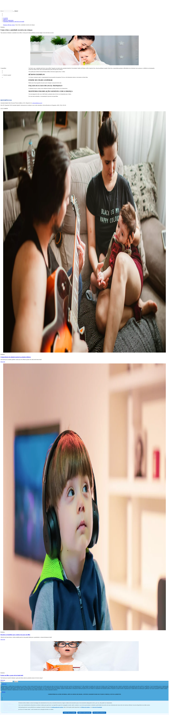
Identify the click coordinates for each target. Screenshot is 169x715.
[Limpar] (13, 11)
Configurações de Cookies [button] (57, 707)
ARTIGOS (5, 19)
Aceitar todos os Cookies (69, 712)
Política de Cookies (85, 707)
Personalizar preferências (99, 712)
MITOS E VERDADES (8, 20)
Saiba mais (3, 361)
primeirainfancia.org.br (37, 103)
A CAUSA (5, 18)
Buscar (16, 11)
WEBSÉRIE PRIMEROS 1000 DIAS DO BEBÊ (13, 21)
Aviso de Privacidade (97, 707)
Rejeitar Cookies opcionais (84, 712)
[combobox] (7, 11)
